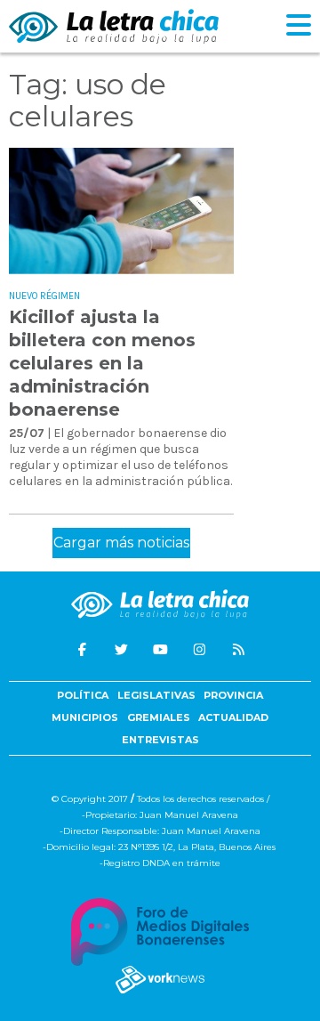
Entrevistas (160, 739)
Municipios (85, 717)
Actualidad (233, 717)
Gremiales (158, 717)
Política (82, 695)
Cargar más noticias (121, 542)
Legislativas (156, 695)
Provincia (233, 695)
